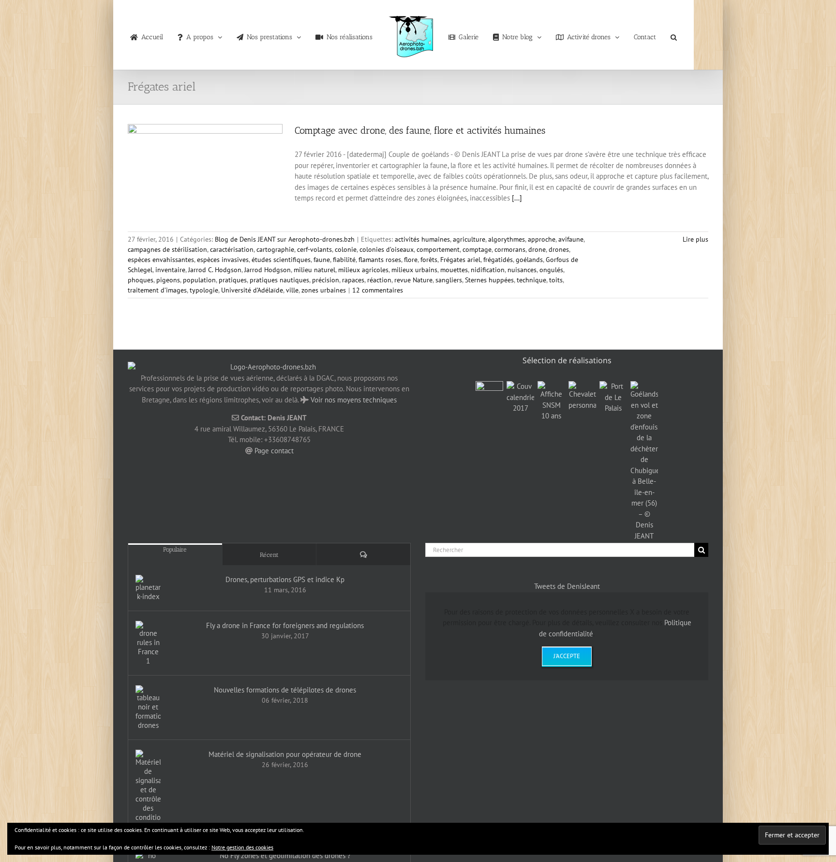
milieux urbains (414, 269)
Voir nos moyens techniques (354, 399)
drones (559, 249)
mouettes (454, 269)
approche (541, 239)
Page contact (274, 450)
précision (325, 280)
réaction (379, 280)
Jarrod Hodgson (267, 269)
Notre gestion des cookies (242, 847)
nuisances (522, 269)
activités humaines (422, 239)
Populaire (175, 549)
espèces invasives (223, 259)
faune (322, 259)
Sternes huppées (489, 280)
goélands (529, 259)
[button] (657, 35)
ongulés (551, 269)
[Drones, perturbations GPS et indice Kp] (148, 588)
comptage (477, 249)
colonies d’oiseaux (386, 249)
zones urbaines (323, 290)
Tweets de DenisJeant (567, 586)
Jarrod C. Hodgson (214, 269)
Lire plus (695, 239)
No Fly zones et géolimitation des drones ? (285, 855)
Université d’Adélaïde (252, 290)
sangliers (448, 280)
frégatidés (498, 259)
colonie (346, 249)
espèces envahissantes (161, 259)
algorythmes (506, 239)
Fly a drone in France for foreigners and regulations (285, 625)
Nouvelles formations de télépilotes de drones (285, 689)
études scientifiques (281, 259)
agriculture (469, 239)
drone (537, 249)
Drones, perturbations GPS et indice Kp (284, 579)
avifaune (570, 239)
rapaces (353, 280)
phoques (140, 280)
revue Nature (413, 280)
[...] (517, 197)
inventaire (170, 269)
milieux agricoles (363, 269)
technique (531, 280)
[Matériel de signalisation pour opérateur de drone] (148, 790)
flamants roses (379, 259)
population (199, 280)
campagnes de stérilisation (167, 249)
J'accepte (566, 656)
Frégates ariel (460, 259)
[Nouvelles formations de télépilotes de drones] (148, 707)
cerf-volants (314, 249)
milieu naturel (314, 269)
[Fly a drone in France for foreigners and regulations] (148, 643)
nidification (488, 269)
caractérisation (232, 249)
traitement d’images (157, 290)
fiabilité (344, 259)
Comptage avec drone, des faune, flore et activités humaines (420, 130)
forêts (428, 259)
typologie (204, 290)
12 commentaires (377, 290)
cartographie (275, 249)
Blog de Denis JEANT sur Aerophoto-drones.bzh (285, 239)
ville (292, 290)
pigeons (168, 280)
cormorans (509, 249)
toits (556, 280)
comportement (438, 249)
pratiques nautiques (279, 280)
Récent (269, 554)
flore (411, 259)
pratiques (233, 280)
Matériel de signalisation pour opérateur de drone (285, 754)
